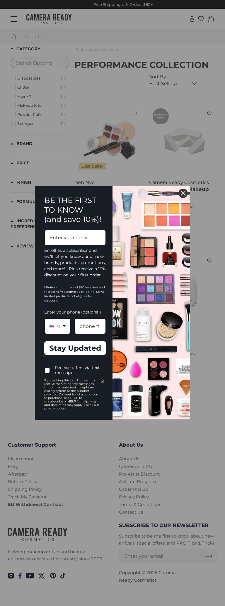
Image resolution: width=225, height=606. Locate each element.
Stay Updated (75, 348)
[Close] (183, 193)
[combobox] (57, 326)
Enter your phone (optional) (72, 312)
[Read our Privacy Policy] (102, 381)
